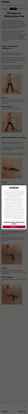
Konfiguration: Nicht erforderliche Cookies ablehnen (14, 223)
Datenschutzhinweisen (18, 218)
